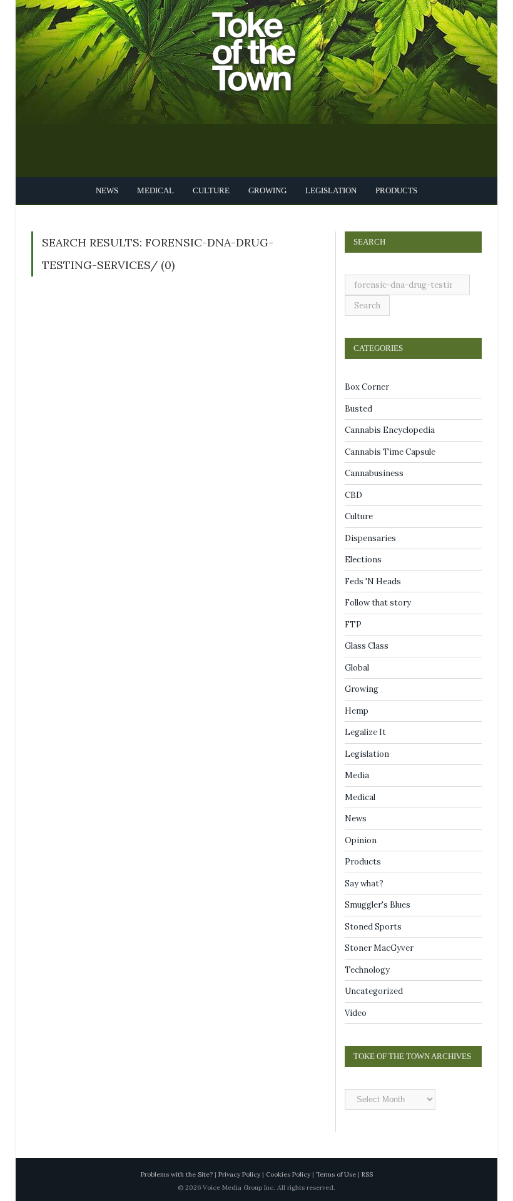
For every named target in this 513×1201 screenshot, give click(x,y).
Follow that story (378, 602)
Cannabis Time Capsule (390, 452)
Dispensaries (370, 538)
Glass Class (367, 646)
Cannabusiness (374, 473)
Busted (358, 408)
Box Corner (367, 387)
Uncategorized (374, 991)
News (113, 190)
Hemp (356, 711)
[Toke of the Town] (269, 43)
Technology (367, 970)
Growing (265, 190)
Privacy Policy (239, 1174)
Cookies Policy (288, 1174)
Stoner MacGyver (379, 948)
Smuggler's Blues (377, 904)
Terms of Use (336, 1174)
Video (356, 1013)
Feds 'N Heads (373, 581)
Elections (363, 559)
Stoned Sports (373, 926)
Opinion (361, 840)
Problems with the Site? (177, 1174)
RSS (367, 1174)
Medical (159, 190)
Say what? (364, 883)
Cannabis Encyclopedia (390, 430)
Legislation (327, 190)
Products (390, 190)
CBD (353, 495)
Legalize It (365, 732)
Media (357, 775)
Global (357, 667)
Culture (211, 190)
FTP (353, 624)
